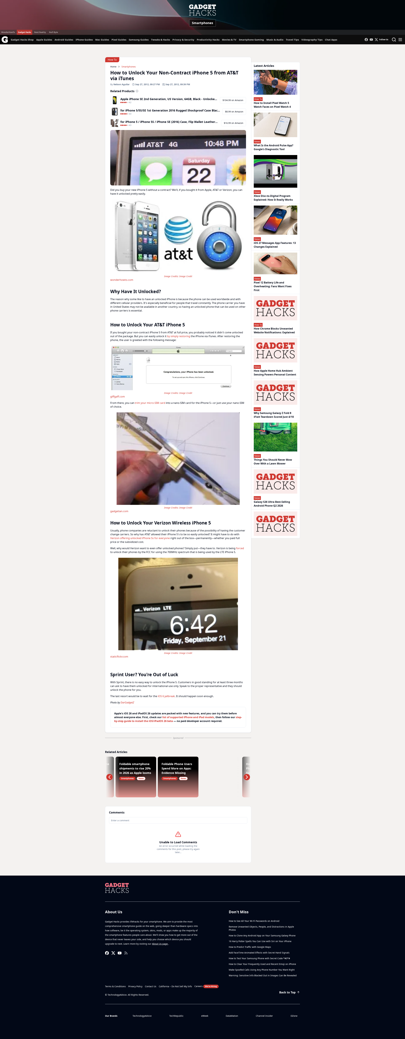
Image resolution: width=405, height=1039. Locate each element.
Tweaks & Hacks (160, 39)
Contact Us (150, 986)
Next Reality (40, 32)
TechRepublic (176, 1015)
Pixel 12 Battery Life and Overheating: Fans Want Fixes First (273, 286)
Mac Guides (102, 39)
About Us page (160, 943)
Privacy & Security (183, 39)
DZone (294, 1015)
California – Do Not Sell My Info (175, 986)
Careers (205, 986)
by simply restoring (178, 336)
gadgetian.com (119, 511)
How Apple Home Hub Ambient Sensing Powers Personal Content (275, 372)
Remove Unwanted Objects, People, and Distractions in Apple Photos (261, 928)
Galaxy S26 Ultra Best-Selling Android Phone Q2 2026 (272, 503)
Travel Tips (292, 39)
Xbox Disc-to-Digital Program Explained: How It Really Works (273, 197)
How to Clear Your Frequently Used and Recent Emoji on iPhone (262, 964)
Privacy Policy (135, 986)
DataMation (232, 1015)
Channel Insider (264, 1015)
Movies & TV (229, 39)
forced (240, 548)
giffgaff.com (117, 396)
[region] (178, 240)
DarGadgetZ (127, 702)
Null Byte (53, 32)
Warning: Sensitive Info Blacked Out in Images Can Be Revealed (263, 975)
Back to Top (287, 992)
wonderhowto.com (121, 280)
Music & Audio (274, 39)
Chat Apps (331, 39)
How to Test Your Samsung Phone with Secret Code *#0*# (259, 958)
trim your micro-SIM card (150, 403)
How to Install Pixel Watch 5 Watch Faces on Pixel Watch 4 (272, 104)
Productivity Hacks (208, 39)
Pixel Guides (119, 39)
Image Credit (185, 276)
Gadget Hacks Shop (22, 39)
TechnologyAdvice (142, 1015)
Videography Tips (311, 39)
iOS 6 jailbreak (166, 696)
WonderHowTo (8, 32)
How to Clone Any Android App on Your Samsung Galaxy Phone (262, 935)
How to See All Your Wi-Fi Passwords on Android (254, 920)
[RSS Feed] (126, 953)
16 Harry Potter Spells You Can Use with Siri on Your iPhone (260, 941)
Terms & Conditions (115, 986)
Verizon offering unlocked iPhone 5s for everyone (140, 538)
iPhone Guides (84, 39)
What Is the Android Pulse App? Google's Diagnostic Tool (273, 147)
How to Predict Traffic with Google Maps (250, 946)
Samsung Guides (139, 39)
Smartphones (202, 23)
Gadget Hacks (24, 32)
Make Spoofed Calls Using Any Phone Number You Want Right (262, 969)
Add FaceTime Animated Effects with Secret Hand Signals (259, 952)
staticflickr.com (119, 656)
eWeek (204, 1015)
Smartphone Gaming (251, 39)
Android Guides (64, 39)
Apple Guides (44, 39)
